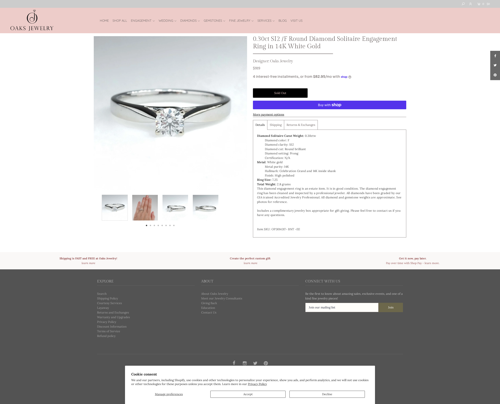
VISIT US (296, 20)
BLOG (283, 20)
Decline (327, 394)
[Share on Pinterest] (495, 75)
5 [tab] (162, 225)
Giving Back (209, 303)
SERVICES (264, 20)
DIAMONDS (188, 20)
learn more (432, 263)
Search (102, 294)
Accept (248, 394)
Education (208, 308)
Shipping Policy (107, 298)
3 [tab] (154, 225)
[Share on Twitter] (495, 65)
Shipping (276, 125)
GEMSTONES (213, 20)
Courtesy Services (109, 303)
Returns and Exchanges (113, 312)
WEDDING (166, 20)
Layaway (103, 308)
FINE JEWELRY (239, 20)
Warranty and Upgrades (113, 317)
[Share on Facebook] (495, 56)
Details (260, 125)
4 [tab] (158, 225)
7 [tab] (170, 225)
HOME (104, 20)
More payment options (268, 114)
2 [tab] (150, 225)
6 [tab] (166, 225)
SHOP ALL (119, 20)
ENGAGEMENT (141, 20)
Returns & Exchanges (301, 125)
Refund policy (106, 336)
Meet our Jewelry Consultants (221, 298)
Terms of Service (108, 331)
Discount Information (112, 326)
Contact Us (208, 312)
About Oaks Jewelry (214, 294)
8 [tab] (174, 225)
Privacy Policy (257, 384)
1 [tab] (146, 225)
